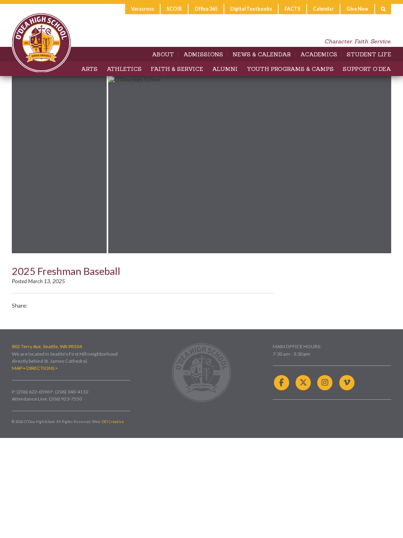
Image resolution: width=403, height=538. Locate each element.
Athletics (124, 69)
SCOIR (174, 9)
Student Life (369, 54)
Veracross (142, 9)
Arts (89, 69)
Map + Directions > (35, 368)
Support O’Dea (367, 69)
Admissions (203, 54)
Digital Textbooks (251, 9)
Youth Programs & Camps (290, 69)
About (163, 54)
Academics (318, 54)
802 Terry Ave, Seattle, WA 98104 (47, 346)
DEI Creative (113, 421)
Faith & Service (177, 69)
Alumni (225, 69)
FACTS (292, 9)
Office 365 (206, 9)
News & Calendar (262, 54)
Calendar (323, 9)
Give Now (357, 9)
